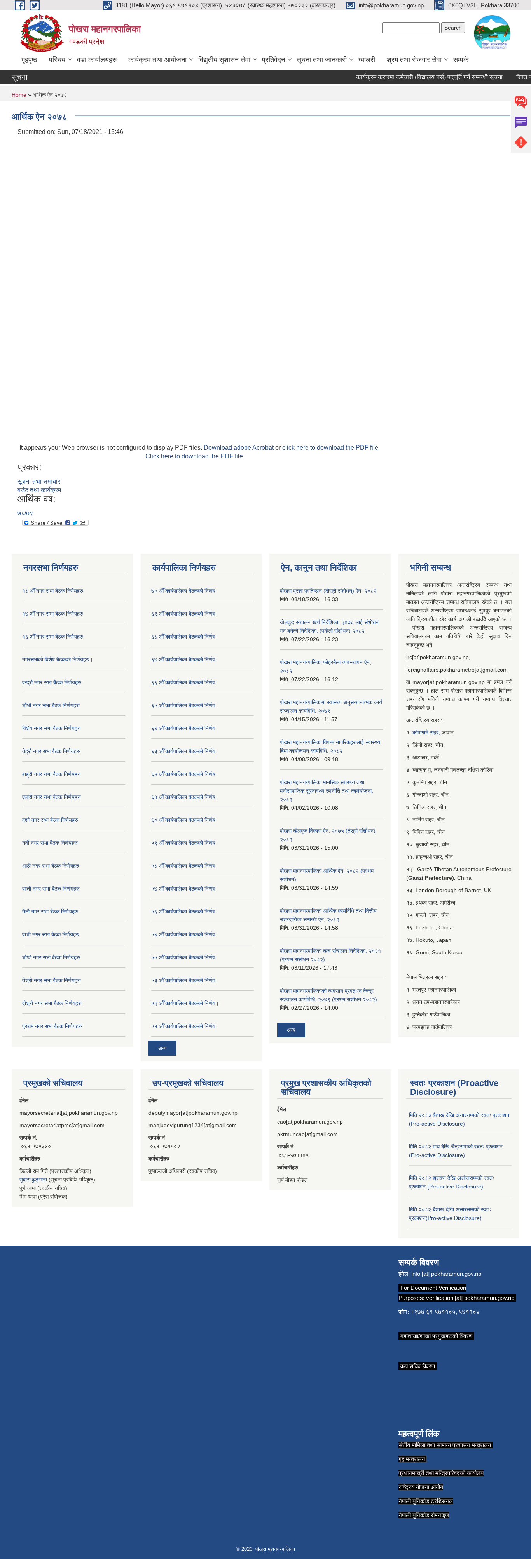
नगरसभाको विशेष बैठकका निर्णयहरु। (57, 659)
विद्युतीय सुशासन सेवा (224, 60)
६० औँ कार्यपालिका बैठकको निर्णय (183, 820)
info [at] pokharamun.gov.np (446, 1273)
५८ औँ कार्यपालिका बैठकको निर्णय (183, 866)
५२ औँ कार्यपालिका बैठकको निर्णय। (185, 1003)
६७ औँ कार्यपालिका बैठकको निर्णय (183, 659)
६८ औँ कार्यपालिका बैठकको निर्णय (183, 636)
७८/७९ (25, 513)
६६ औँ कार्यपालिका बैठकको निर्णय (183, 682)
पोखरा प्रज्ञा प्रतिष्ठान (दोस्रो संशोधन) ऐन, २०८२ (328, 591)
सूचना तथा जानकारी (322, 60)
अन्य (162, 1048)
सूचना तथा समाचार (38, 481)
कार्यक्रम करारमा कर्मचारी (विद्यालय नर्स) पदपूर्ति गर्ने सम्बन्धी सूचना (418, 77)
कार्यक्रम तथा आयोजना (157, 60)
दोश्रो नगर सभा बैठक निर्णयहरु (52, 1003)
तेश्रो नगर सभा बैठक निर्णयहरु (51, 980)
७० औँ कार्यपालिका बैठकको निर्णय (183, 591)
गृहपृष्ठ (29, 60)
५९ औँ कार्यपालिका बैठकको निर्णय (183, 843)
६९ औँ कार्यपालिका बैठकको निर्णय (183, 614)
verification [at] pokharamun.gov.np (470, 1298)
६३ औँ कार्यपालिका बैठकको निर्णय (183, 751)
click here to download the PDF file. (331, 447)
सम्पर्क (460, 60)
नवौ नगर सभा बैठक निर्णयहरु (50, 843)
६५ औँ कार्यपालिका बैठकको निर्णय (183, 705)
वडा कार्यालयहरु (97, 60)
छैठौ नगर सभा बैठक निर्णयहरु (50, 911)
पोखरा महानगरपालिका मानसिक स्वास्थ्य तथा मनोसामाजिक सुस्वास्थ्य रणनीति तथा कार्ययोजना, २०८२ (326, 790)
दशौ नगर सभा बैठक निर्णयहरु (50, 820)
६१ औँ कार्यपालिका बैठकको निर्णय (183, 797)
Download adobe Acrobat (239, 447)
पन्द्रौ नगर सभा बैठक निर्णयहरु (51, 682)
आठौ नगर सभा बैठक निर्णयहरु (50, 866)
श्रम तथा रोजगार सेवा (414, 60)
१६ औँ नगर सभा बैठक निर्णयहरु (52, 636)
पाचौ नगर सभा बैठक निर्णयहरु (50, 934)
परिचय (57, 60)
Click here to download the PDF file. (195, 456)
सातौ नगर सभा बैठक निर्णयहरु (51, 889)
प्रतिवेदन (273, 60)
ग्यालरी (366, 60)
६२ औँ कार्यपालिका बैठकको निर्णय (183, 774)
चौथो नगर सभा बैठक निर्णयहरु (51, 957)
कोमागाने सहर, (427, 732)
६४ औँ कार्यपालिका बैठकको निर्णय (183, 728)
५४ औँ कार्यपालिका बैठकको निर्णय (183, 934)
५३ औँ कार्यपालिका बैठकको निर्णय (183, 980)
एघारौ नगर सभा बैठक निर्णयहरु (51, 797)
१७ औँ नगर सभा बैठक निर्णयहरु (52, 614)
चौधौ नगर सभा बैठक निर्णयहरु (51, 705)
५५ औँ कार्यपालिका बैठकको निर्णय (183, 957)
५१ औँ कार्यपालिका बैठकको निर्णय (183, 1026)
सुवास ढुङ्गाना (33, 1179)
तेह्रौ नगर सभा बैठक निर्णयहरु (51, 751)
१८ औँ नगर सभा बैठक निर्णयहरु (52, 591)
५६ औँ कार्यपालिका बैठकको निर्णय (183, 911)
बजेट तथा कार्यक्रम (39, 490)
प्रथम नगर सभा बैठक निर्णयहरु (52, 1026)
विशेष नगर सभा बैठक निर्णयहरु (51, 728)
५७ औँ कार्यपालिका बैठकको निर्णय (183, 889)
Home (19, 95)
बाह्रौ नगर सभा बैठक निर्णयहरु (51, 774)
